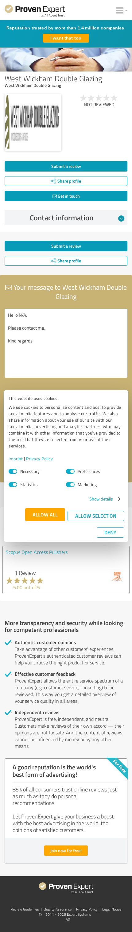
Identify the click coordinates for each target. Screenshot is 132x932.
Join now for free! (66, 850)
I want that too (65, 38)
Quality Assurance (58, 909)
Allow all (45, 514)
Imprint (16, 459)
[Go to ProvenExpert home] (35, 12)
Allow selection (95, 515)
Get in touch (68, 196)
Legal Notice (111, 909)
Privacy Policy (39, 459)
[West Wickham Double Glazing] (33, 122)
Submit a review (66, 166)
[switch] (70, 471)
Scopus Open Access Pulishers (37, 552)
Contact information (61, 217)
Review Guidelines (25, 909)
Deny (110, 532)
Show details (101, 499)
